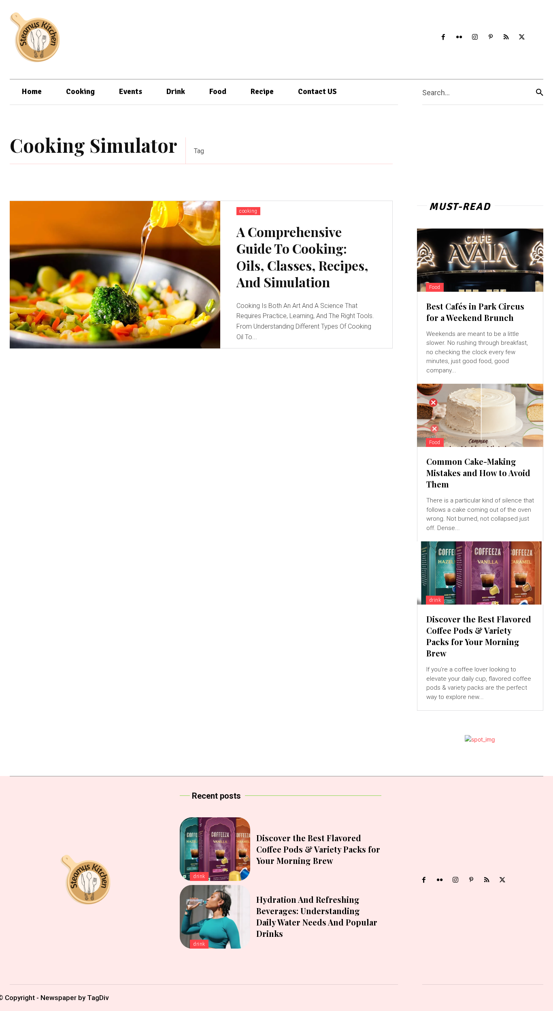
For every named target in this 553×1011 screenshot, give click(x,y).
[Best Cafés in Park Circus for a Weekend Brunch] (480, 260)
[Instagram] (475, 37)
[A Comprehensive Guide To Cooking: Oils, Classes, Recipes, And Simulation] (115, 274)
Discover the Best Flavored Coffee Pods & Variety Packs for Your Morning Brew (478, 635)
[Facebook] (443, 37)
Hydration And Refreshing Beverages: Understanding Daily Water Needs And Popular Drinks (316, 916)
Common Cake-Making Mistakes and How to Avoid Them (478, 472)
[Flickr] (459, 37)
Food (434, 287)
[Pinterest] (490, 37)
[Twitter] (522, 37)
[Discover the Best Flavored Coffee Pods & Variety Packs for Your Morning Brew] (480, 573)
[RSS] (506, 37)
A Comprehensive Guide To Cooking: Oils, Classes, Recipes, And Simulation (302, 257)
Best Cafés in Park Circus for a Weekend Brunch (475, 312)
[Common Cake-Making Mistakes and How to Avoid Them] (480, 415)
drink (435, 600)
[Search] (539, 92)
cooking (248, 211)
